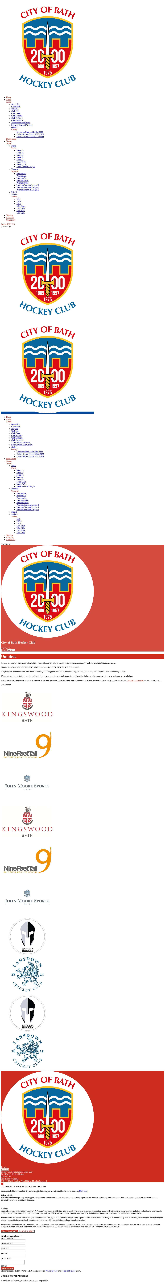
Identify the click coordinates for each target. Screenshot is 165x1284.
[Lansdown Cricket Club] (27, 993)
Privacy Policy (51, 1271)
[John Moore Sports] (27, 802)
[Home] (47, 93)
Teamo (16, 1179)
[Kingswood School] (27, 725)
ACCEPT (9, 1231)
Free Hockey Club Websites (12, 1174)
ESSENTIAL (26, 1231)
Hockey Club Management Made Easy (17, 1172)
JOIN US (11, 224)
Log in (4, 224)
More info (83, 1191)
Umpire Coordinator (135, 680)
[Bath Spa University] (27, 955)
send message (7, 1268)
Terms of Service (68, 1271)
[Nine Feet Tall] (27, 763)
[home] (47, 413)
